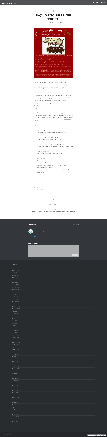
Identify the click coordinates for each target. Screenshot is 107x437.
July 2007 (14, 351)
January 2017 (15, 284)
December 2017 (15, 270)
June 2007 (14, 354)
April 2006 (14, 387)
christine (50, 22)
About (97, 2)
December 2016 (15, 287)
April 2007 (14, 359)
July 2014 (14, 303)
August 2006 (14, 378)
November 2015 (15, 291)
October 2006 (15, 373)
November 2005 (15, 399)
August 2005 (14, 407)
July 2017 (14, 272)
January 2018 (15, 267)
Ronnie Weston (38, 229)
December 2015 (15, 289)
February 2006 (15, 392)
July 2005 (14, 409)
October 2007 (15, 344)
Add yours (76, 224)
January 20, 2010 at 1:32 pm (39, 231)
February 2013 (15, 318)
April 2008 (14, 332)
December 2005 (15, 397)
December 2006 (15, 368)
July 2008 (14, 327)
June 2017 (14, 275)
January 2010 (15, 325)
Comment (74, 255)
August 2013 (14, 311)
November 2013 (15, 308)
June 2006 (14, 383)
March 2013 (14, 315)
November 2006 (15, 371)
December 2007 (15, 339)
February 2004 (15, 421)
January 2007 (15, 366)
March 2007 (14, 361)
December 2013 (15, 306)
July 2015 (14, 294)
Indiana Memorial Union (44, 115)
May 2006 (14, 385)
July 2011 (14, 323)
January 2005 (15, 416)
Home (93, 2)
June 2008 (14, 330)
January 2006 (15, 395)
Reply (78, 229)
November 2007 (15, 342)
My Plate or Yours (9, 3)
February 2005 (15, 414)
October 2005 (15, 402)
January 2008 (15, 337)
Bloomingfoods (67, 119)
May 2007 (14, 356)
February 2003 (15, 423)
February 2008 (15, 335)
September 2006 (15, 375)
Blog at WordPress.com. (7, 434)
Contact (102, 2)
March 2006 (14, 390)
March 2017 (14, 282)
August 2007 (14, 349)
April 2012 (14, 320)
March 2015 (14, 299)
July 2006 (14, 380)
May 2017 (14, 277)
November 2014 (15, 301)
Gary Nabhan (68, 95)
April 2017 (14, 279)
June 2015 (14, 296)
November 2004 (15, 419)
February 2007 (15, 363)
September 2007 (15, 347)
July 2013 (14, 313)
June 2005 (14, 411)
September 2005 (15, 404)
